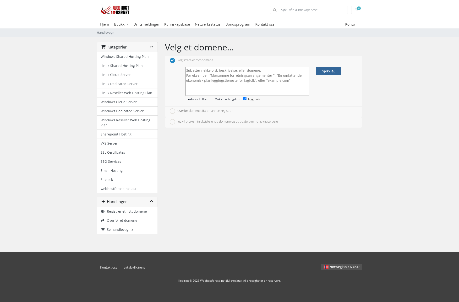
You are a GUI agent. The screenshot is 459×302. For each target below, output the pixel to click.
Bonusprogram (237, 24)
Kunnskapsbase (177, 24)
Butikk (120, 24)
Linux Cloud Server (116, 74)
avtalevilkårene (134, 267)
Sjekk (326, 71)
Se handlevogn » (119, 229)
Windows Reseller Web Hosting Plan (125, 122)
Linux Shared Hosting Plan (122, 65)
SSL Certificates (113, 152)
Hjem (104, 24)
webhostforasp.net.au (118, 188)
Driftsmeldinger (146, 24)
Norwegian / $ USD (344, 266)
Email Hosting (112, 170)
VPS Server (109, 143)
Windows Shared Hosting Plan (125, 56)
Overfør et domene (121, 220)
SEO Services (111, 161)
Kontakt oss (264, 24)
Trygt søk (254, 99)
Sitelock (107, 179)
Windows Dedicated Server (122, 111)
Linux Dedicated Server (119, 83)
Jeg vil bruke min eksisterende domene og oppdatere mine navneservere (227, 121)
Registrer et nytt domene (126, 211)
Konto (350, 24)
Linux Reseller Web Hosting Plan (126, 93)
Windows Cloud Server (119, 102)
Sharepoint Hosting (116, 134)
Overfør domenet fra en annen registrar (205, 111)
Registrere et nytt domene (195, 60)
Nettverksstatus (207, 24)
